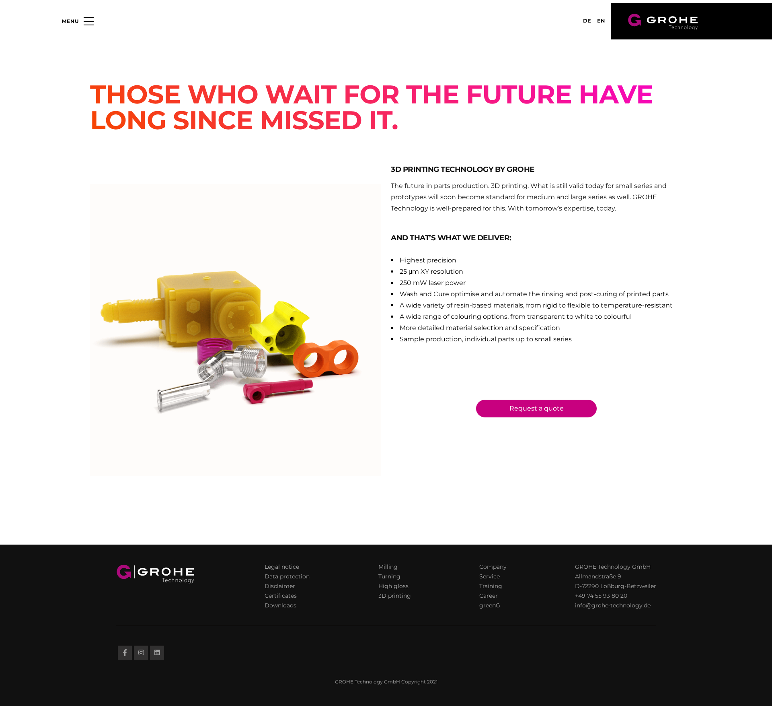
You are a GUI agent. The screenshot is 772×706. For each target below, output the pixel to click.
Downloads (280, 605)
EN (601, 21)
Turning (389, 576)
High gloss (393, 586)
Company (493, 566)
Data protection (287, 576)
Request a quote (536, 408)
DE (587, 21)
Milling (388, 566)
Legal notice (282, 566)
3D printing (394, 595)
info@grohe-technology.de (613, 605)
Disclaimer (280, 586)
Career (488, 595)
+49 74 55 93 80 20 (601, 595)
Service (489, 576)
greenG (489, 605)
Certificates (281, 595)
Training (490, 586)
